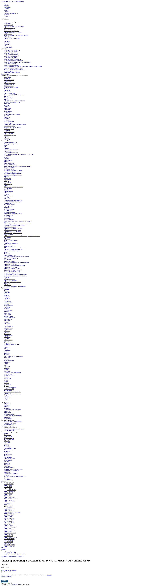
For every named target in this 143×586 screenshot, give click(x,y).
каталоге (49, 575)
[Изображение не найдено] (8, 570)
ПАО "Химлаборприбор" (15, 584)
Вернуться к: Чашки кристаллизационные (12, 556)
